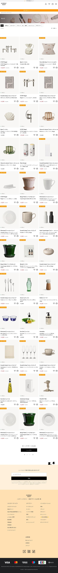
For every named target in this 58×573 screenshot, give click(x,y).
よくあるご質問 (10, 517)
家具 (27, 519)
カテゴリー (12, 25)
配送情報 (9, 519)
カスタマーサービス (11, 506)
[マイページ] (46, 4)
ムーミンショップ (30, 522)
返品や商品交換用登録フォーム (14, 511)
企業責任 (27, 543)
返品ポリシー (10, 509)
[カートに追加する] (17, 67)
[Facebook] (24, 551)
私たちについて (29, 540)
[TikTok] (33, 551)
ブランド (19, 25)
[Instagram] (29, 551)
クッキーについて (11, 530)
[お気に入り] (49, 4)
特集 (41, 506)
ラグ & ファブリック (30, 517)
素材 (26, 25)
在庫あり (7, 25)
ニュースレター (10, 514)
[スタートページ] (4, 4)
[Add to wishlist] (15, 68)
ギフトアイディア (4, 12)
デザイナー (38, 25)
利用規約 (9, 524)
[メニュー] (56, 4)
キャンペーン (43, 514)
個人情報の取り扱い (11, 527)
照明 (27, 514)
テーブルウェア (29, 506)
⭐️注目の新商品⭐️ (44, 517)
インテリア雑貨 (29, 511)
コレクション (31, 25)
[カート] (52, 4)
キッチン (28, 509)
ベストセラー (43, 519)
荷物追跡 (9, 522)
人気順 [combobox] (54, 28)
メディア (27, 545)
